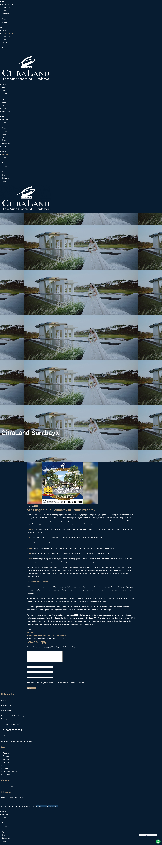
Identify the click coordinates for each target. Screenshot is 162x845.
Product (4, 48)
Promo (4, 105)
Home (4, 30)
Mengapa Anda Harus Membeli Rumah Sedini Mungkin (46, 635)
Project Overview (8, 33)
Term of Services (41, 806)
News (4, 102)
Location (5, 51)
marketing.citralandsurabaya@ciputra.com (16, 741)
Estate (4, 108)
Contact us (6, 111)
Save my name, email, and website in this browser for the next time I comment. (56, 683)
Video (5, 39)
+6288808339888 (11, 730)
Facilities (6, 42)
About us (6, 36)
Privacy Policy (53, 806)
